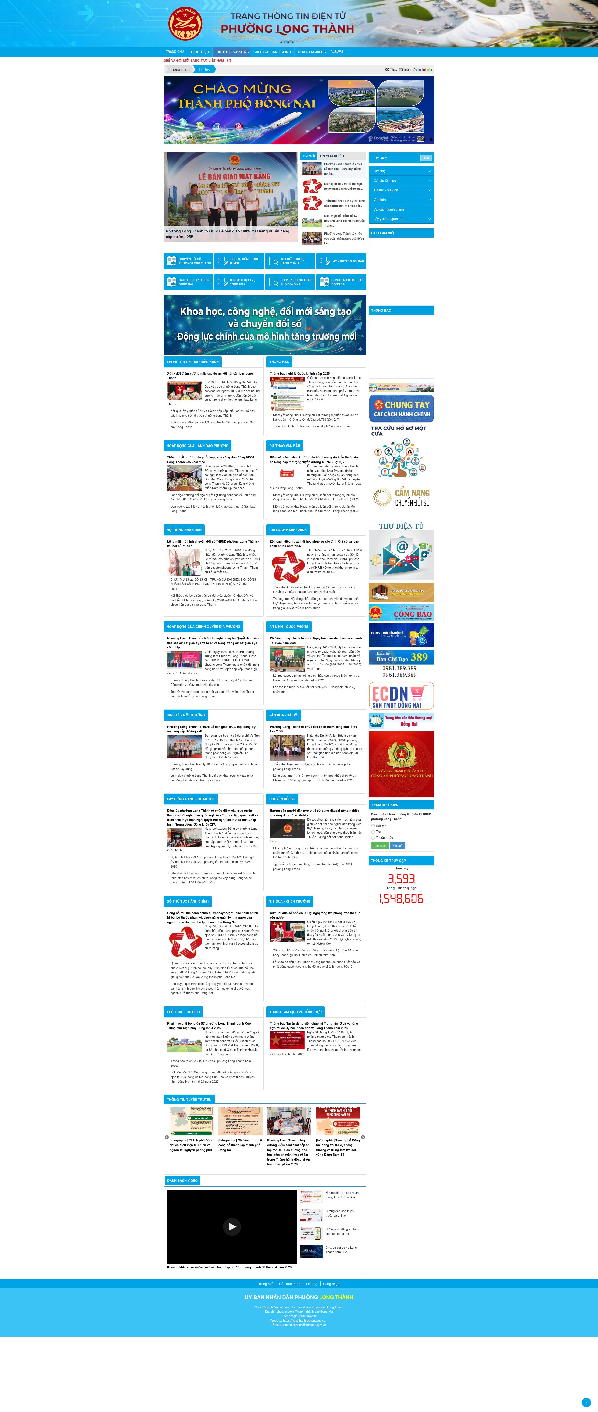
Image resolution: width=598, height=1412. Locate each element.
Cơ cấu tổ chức (385, 255)
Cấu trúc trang (289, 1359)
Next (363, 1212)
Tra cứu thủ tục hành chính (294, 336)
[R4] (402, 572)
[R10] (402, 687)
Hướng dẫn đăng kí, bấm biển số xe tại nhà (342, 1306)
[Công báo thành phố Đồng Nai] (324, 357)
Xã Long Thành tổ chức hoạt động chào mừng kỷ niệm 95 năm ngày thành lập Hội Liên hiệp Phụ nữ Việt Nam (315, 1027)
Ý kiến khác (384, 912)
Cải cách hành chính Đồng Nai (195, 357)
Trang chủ (175, 52)
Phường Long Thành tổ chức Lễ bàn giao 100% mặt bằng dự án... (343, 244)
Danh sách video (182, 1255)
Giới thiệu (200, 52)
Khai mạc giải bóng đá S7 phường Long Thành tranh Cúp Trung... (344, 296)
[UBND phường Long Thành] (185, 23)
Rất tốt (381, 901)
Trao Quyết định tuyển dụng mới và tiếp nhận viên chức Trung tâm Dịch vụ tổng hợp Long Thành (212, 769)
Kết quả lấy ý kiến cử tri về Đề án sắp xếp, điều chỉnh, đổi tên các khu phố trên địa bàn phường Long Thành (213, 488)
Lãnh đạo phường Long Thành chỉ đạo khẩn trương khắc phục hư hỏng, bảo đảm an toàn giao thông (212, 853)
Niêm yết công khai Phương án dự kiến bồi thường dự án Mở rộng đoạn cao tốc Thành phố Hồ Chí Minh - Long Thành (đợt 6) (316, 583)
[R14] (402, 770)
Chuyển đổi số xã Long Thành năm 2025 (341, 1325)
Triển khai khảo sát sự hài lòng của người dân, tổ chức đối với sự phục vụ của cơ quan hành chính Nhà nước (315, 664)
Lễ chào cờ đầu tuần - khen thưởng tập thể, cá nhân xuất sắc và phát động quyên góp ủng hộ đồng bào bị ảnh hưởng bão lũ (316, 1039)
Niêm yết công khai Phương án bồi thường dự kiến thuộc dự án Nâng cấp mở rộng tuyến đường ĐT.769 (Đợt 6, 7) (315, 492)
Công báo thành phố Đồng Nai (347, 357)
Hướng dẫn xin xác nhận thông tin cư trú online (342, 1270)
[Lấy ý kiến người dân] (324, 336)
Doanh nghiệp (310, 52)
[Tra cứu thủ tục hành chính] (274, 336)
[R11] (402, 710)
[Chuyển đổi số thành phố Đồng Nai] (274, 357)
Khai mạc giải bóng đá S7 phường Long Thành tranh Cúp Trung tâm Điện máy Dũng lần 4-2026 (209, 1100)
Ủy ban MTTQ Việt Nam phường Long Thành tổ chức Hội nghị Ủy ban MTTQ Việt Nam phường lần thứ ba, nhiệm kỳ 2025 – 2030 (212, 937)
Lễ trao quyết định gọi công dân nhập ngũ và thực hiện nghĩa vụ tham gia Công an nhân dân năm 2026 (316, 753)
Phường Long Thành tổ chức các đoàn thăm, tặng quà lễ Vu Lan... (344, 314)
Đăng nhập (331, 1359)
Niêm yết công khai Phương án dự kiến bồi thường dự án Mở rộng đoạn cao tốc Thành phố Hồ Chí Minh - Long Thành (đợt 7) (316, 572)
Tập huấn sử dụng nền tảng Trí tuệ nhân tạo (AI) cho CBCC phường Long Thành (313, 941)
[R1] (402, 462)
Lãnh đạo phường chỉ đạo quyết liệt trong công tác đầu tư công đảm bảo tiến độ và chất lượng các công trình (213, 572)
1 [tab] (424, 214)
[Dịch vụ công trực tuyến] (223, 336)
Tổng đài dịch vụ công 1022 (243, 357)
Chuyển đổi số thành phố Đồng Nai (297, 357)
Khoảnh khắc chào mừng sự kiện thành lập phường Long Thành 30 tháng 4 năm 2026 (229, 1342)
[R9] (402, 667)
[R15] (402, 795)
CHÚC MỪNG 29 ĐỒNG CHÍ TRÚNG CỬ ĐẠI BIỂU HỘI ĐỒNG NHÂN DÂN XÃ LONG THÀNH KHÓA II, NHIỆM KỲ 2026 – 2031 (213, 659)
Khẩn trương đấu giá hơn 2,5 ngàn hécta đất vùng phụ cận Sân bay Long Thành (213, 499)
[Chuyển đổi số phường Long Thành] (172, 336)
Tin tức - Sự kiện (231, 52)
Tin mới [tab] (308, 231)
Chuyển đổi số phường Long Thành (195, 336)
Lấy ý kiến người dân (347, 336)
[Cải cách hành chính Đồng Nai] (172, 357)
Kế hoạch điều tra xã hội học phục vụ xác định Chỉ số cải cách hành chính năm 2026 (226, 309)
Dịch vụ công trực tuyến (244, 336)
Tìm (426, 233)
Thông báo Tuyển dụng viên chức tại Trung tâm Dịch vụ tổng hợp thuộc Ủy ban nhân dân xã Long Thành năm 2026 (314, 1100)
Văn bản (380, 274)
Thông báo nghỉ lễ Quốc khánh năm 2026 (300, 448)
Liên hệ (311, 1359)
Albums (337, 52)
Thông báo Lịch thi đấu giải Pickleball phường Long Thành (312, 501)
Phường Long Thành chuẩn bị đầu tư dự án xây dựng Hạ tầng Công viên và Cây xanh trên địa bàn (212, 757)
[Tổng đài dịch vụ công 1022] (223, 357)
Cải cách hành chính (272, 52)
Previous (166, 1212)
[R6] (402, 623)
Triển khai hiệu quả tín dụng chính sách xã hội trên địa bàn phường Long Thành (312, 841)
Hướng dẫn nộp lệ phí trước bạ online (340, 1288)
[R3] (402, 526)
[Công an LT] (402, 839)
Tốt (378, 906)
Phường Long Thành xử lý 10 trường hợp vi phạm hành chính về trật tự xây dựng (214, 841)
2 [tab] (431, 214)
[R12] (402, 483)
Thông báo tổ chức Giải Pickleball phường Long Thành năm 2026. (211, 1138)
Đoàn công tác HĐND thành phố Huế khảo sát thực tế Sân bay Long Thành (213, 583)
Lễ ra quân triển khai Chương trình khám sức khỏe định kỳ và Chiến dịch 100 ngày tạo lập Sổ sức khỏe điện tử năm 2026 (314, 853)
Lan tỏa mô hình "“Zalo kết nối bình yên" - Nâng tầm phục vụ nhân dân (314, 764)
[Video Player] (232, 1302)
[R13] (402, 739)
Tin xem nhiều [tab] (332, 231)
